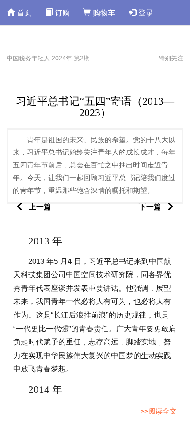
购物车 (103, 13)
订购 (61, 13)
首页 (23, 13)
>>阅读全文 (159, 411)
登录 (144, 13)
